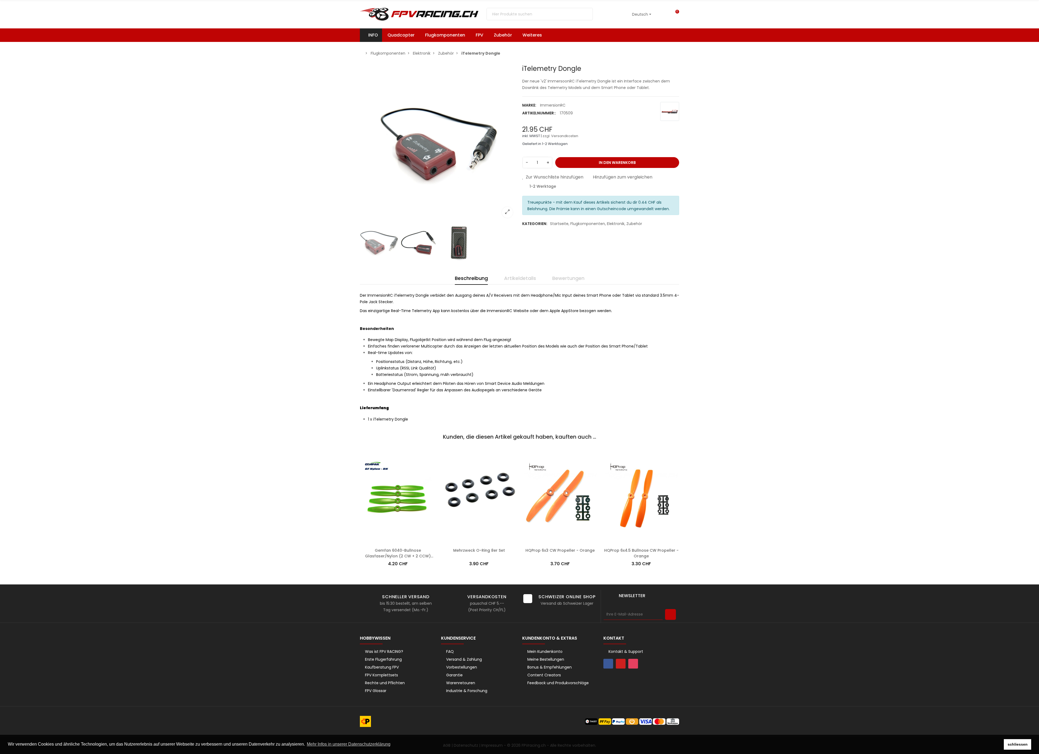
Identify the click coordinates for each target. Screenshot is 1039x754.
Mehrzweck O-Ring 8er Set (479, 550)
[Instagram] (633, 664)
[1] (670, 614)
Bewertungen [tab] (568, 278)
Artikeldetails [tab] (520, 278)
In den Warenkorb (617, 162)
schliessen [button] (1018, 744)
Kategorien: (534, 223)
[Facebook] (608, 664)
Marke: (529, 105)
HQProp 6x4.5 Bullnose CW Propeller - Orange (641, 553)
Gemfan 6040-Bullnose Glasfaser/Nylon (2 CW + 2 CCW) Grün (398, 556)
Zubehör (634, 223)
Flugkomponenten (587, 223)
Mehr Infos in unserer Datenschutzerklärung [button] (348, 744)
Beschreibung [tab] (471, 278)
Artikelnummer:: (539, 113)
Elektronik (615, 223)
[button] (535, 35)
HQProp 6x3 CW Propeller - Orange (560, 550)
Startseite (559, 223)
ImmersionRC (552, 105)
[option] (438, 143)
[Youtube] (621, 664)
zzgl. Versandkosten (560, 135)
